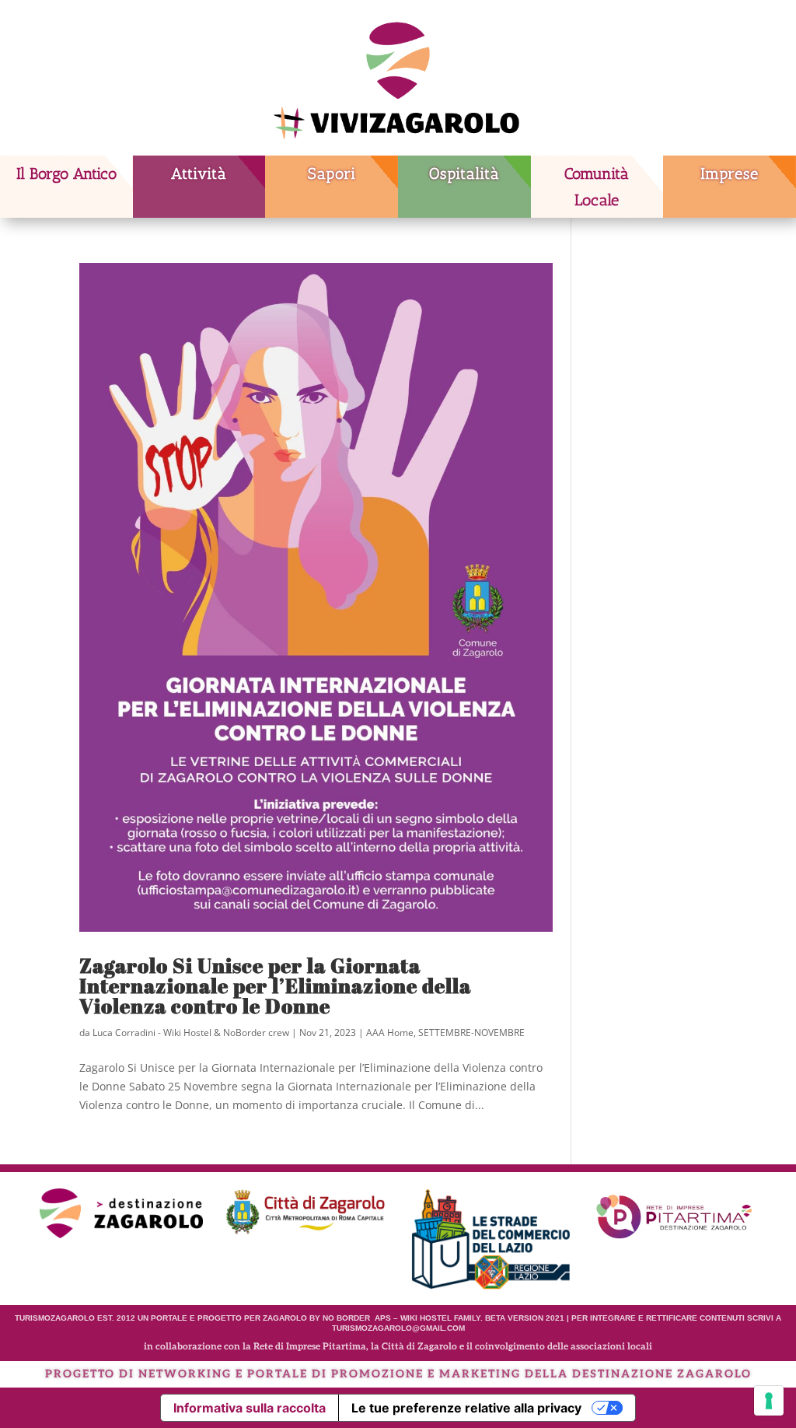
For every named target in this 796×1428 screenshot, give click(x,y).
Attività (199, 173)
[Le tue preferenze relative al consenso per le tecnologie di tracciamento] (769, 1401)
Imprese (729, 173)
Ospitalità (464, 173)
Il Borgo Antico (66, 173)
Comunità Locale (596, 186)
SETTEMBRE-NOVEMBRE (471, 1032)
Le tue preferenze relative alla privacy (466, 1408)
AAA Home (390, 1032)
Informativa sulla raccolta (249, 1408)
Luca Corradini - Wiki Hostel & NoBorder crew (191, 1032)
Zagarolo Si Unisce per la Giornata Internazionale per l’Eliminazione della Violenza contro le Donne (275, 985)
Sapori (332, 173)
